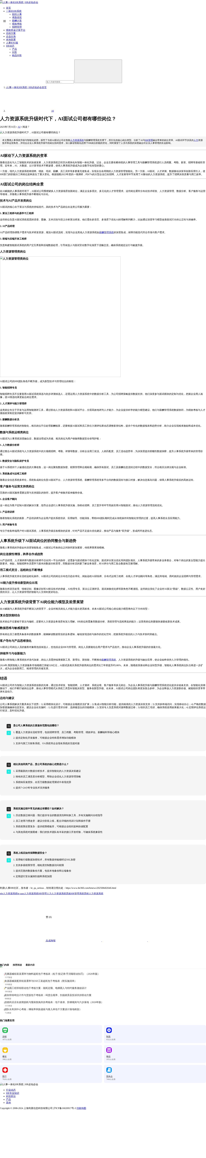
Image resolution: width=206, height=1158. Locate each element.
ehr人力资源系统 (8, 893)
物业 (108, 1056)
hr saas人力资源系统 (27, 893)
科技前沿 (11, 1096)
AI (19, 127)
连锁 (4, 1036)
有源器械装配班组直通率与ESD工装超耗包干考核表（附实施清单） (41, 981)
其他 (8, 1102)
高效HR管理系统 (75, 893)
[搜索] (98, 71)
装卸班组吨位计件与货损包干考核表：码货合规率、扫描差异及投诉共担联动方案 (48, 995)
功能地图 (81, 1108)
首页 (8, 8)
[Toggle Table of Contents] (4, 21)
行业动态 (11, 1090)
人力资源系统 (77, 140)
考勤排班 (17, 17)
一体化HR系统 (14, 11)
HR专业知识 (12, 1093)
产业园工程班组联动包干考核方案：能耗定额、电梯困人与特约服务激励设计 (46, 988)
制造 (108, 1036)
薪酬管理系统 (106, 232)
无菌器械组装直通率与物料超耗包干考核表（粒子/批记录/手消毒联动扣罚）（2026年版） (52, 974)
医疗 (4, 1076)
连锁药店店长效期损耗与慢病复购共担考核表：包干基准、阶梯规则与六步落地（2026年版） (54, 1002)
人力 (196, 140)
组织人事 (17, 14)
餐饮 (4, 1056)
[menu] (1, 0)
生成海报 (50, 940)
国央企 (109, 1076)
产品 (8, 1099)
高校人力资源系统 (93, 893)
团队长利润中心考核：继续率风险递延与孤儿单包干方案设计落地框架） (43, 1009)
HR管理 (149, 140)
